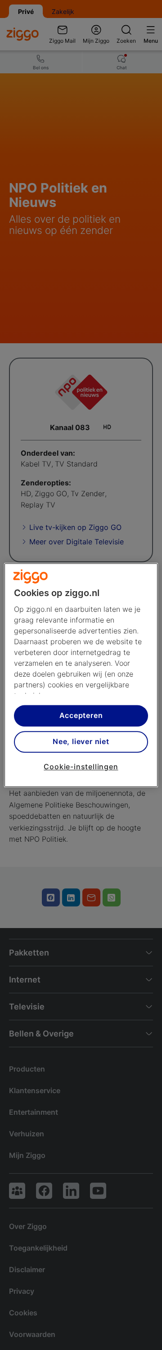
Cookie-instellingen (81, 766)
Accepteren (81, 715)
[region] (81, 675)
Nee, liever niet (81, 741)
